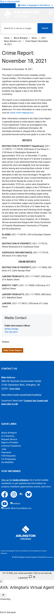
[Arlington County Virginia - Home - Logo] (21, 14)
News (34, 38)
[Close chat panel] (3, 595)
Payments (6, 452)
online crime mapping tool (21, 112)
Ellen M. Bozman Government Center (21, 381)
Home (6, 38)
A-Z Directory (7, 436)
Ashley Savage (11, 329)
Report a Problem (9, 442)
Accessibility (7, 462)
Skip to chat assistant (10, 1)
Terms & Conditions (22, 551)
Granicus (50, 557)
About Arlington (21, 38)
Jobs (3, 449)
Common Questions (11, 446)
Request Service (9, 439)
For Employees (8, 459)
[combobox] (35, 5)
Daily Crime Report (12, 350)
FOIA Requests (8, 456)
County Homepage (7, 551)
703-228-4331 (11, 332)
